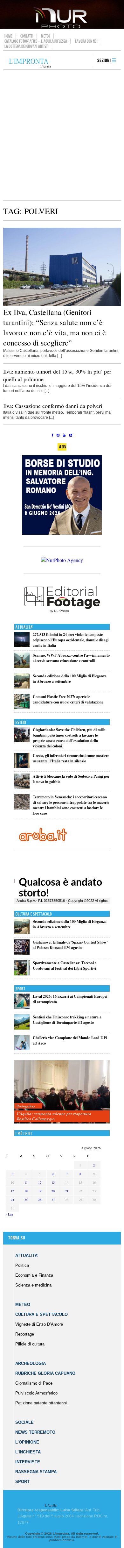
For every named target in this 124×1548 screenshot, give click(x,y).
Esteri (21, 722)
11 (26, 1182)
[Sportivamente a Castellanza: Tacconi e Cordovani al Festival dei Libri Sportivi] (22, 974)
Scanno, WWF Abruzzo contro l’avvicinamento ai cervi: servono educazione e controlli (71, 658)
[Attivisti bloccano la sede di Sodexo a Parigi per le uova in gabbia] (22, 787)
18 (26, 1191)
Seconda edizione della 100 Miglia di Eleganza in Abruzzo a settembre (70, 678)
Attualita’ (26, 1255)
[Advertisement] (62, 135)
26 (39, 1199)
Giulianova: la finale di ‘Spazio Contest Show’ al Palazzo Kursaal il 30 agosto (70, 944)
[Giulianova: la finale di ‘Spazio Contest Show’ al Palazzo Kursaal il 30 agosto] (22, 953)
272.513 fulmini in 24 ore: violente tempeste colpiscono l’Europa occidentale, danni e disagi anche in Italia (70, 640)
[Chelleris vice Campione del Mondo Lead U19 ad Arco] (22, 1049)
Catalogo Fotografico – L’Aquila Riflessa (35, 41)
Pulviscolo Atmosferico (36, 1393)
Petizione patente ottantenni (41, 1403)
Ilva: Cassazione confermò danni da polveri (52, 406)
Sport (20, 989)
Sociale (24, 1422)
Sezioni (104, 61)
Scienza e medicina (33, 1285)
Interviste (27, 1461)
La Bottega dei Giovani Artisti (26, 46)
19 (39, 1191)
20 (53, 1191)
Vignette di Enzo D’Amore (39, 1324)
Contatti (26, 36)
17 (12, 1191)
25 (26, 1199)
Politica (22, 1265)
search (85, 61)
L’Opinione (27, 1442)
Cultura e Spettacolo (34, 914)
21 (66, 1191)
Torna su (16, 1238)
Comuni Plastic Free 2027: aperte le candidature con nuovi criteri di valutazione (68, 699)
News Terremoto (35, 1432)
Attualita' (25, 627)
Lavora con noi (86, 41)
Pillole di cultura (30, 1344)
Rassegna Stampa (36, 1471)
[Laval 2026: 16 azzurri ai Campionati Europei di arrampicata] (22, 1007)
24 (12, 1199)
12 (39, 1182)
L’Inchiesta (28, 1452)
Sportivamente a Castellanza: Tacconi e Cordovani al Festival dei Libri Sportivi (64, 965)
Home (8, 36)
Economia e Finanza (34, 1275)
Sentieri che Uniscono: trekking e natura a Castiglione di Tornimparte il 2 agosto (67, 1019)
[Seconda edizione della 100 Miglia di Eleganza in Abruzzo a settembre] (22, 687)
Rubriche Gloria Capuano (45, 1373)
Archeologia (30, 1363)
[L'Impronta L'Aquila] (30, 63)
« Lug (9, 1214)
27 (53, 1199)
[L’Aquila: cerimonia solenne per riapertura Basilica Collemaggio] (62, 1092)
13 (53, 1182)
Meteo (45, 36)
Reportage (24, 1334)
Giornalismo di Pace (33, 1383)
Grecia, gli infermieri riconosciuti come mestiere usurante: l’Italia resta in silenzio (71, 758)
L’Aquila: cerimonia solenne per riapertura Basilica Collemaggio (54, 1116)
